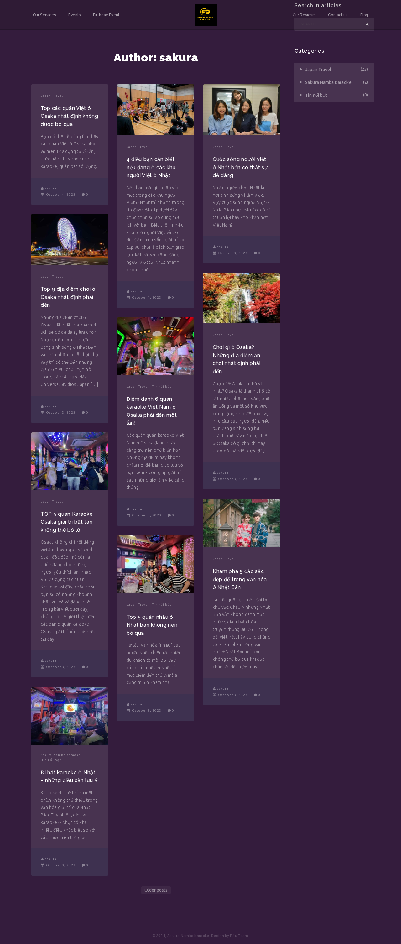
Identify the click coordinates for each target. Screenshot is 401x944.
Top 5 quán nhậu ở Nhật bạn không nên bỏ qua (152, 625)
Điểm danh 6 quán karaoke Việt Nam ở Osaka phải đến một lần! (152, 411)
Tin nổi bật (161, 386)
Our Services (44, 15)
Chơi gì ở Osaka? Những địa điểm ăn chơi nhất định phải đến (236, 359)
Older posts (156, 890)
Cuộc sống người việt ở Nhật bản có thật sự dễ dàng (240, 167)
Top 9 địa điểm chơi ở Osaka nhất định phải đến (68, 297)
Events (74, 15)
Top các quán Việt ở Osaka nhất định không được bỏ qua (69, 116)
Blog (364, 15)
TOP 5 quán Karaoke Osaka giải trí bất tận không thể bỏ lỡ (67, 522)
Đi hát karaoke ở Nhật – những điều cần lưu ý (69, 776)
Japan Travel (52, 95)
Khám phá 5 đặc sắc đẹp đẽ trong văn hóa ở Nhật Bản (240, 579)
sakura (50, 188)
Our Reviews (304, 15)
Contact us (337, 15)
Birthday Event (106, 15)
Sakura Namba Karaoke (61, 755)
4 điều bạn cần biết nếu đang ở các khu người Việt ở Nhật (151, 167)
